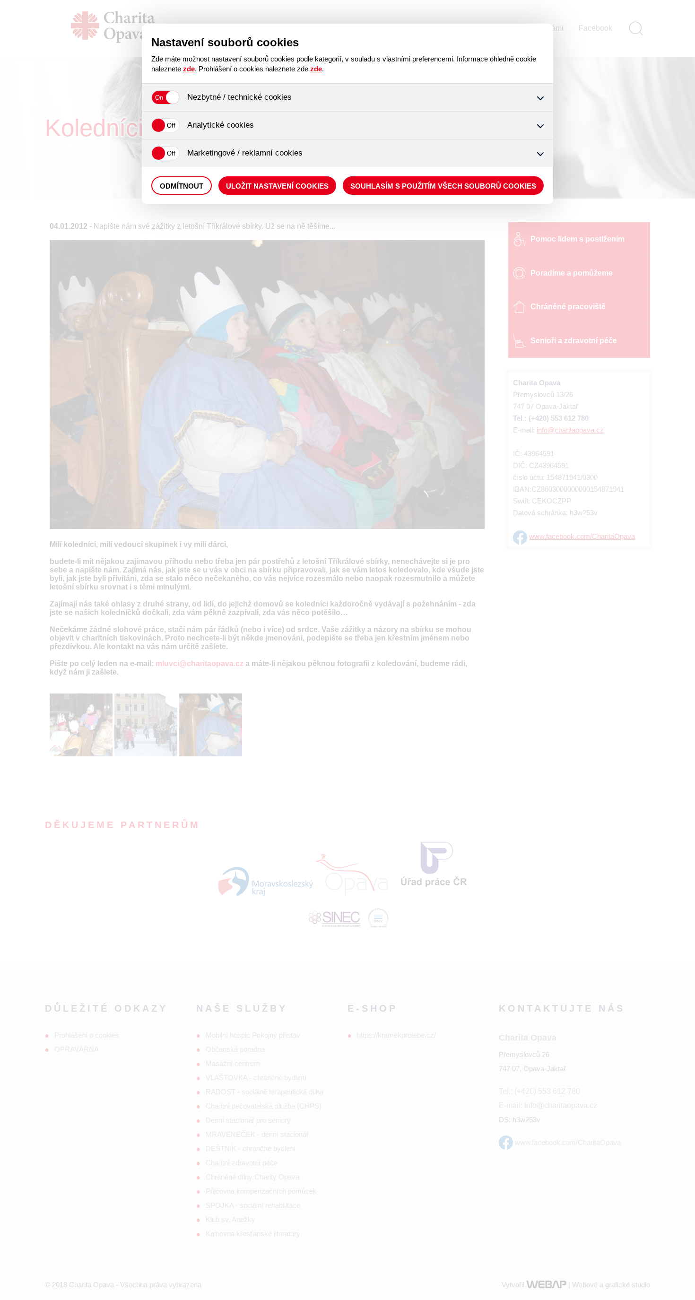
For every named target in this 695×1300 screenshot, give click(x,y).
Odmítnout (181, 186)
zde (189, 69)
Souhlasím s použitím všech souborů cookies (443, 186)
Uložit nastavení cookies (277, 186)
